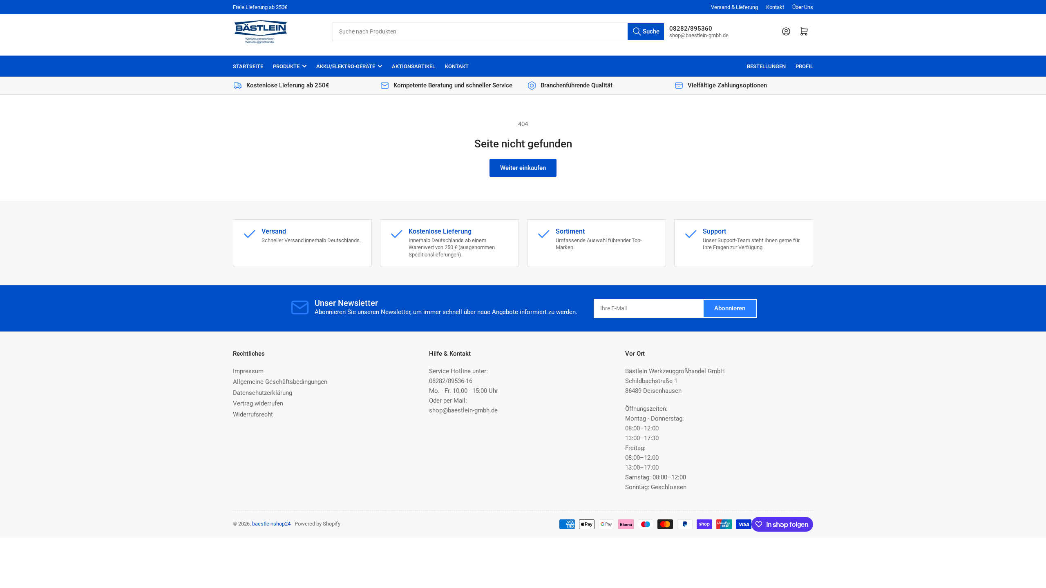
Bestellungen (766, 66)
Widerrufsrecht (253, 414)
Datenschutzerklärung (262, 392)
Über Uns (802, 7)
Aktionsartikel (413, 66)
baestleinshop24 (271, 524)
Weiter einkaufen (523, 168)
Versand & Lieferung (734, 7)
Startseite (248, 66)
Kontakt (775, 7)
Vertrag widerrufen (258, 403)
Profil (804, 66)
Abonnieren (729, 308)
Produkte (286, 66)
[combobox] (499, 31)
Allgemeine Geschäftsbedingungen (280, 381)
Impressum (248, 371)
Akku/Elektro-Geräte (345, 66)
